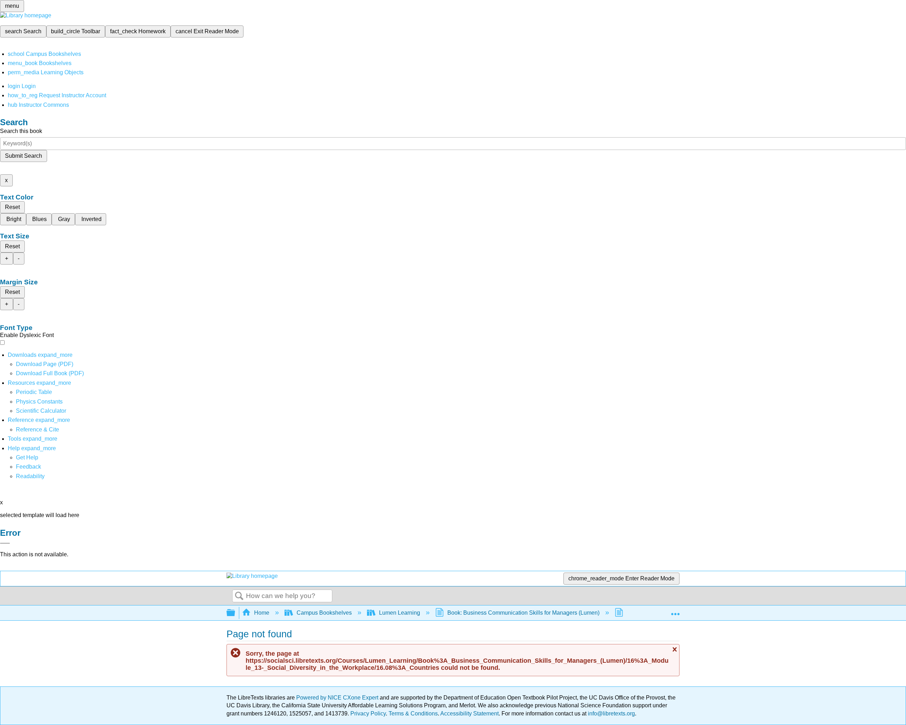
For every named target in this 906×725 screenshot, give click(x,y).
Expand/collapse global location (675, 610)
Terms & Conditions (413, 713)
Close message (673, 649)
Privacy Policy (368, 713)
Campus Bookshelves (324, 613)
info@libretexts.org (610, 713)
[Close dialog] (5, 543)
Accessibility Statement (469, 713)
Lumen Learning (400, 613)
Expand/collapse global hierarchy (235, 613)
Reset (12, 207)
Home (262, 613)
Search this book (21, 131)
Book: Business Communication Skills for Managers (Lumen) (523, 613)
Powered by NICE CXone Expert (338, 698)
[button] (28, 467)
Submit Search (23, 156)
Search (239, 596)
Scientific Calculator (41, 411)
